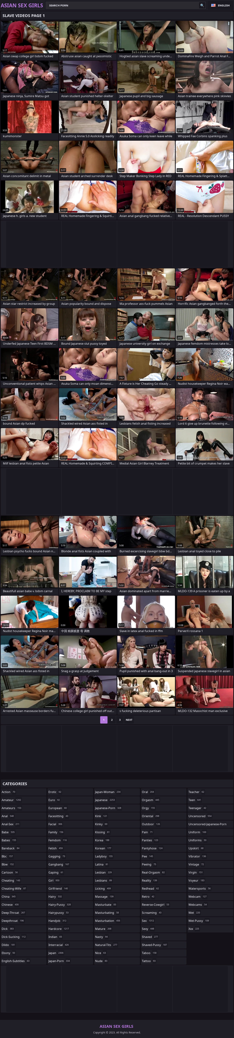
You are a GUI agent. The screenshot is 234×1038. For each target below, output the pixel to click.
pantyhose (152, 848)
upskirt (195, 848)
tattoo (149, 961)
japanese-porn (108, 808)
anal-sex (10, 824)
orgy (148, 808)
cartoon (10, 872)
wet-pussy (198, 921)
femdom (57, 840)
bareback (10, 848)
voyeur (196, 880)
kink (101, 816)
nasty (101, 937)
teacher (196, 792)
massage (104, 897)
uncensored (200, 816)
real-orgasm (153, 872)
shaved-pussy (154, 945)
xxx (193, 929)
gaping (55, 872)
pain (147, 832)
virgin (195, 872)
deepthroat (13, 921)
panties (150, 840)
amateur (11, 800)
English (224, 5)
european (57, 808)
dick (8, 929)
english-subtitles (15, 961)
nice (100, 953)
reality (149, 880)
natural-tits (106, 945)
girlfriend (58, 889)
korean (103, 848)
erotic (54, 792)
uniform (197, 832)
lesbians (103, 880)
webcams (197, 905)
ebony (8, 953)
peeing (149, 864)
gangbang (58, 864)
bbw (8, 864)
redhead (150, 889)
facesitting (58, 816)
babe (8, 832)
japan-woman (107, 792)
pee (147, 856)
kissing (102, 832)
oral (148, 792)
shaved (150, 937)
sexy (148, 929)
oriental (150, 816)
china (9, 897)
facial (55, 824)
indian (55, 937)
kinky (101, 824)
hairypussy (58, 913)
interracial (58, 945)
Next (129, 720)
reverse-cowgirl (155, 905)
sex (148, 921)
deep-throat (13, 913)
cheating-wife (14, 889)
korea (102, 840)
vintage (196, 864)
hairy (55, 897)
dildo (8, 945)
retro (148, 897)
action (8, 792)
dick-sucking (14, 937)
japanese (105, 800)
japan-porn (59, 961)
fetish (55, 848)
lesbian (103, 872)
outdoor (151, 824)
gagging (56, 856)
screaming (151, 913)
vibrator (197, 856)
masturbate (105, 905)
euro (54, 800)
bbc (7, 856)
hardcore (58, 929)
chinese (10, 905)
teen (194, 800)
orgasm (150, 800)
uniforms (197, 840)
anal (8, 816)
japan (55, 953)
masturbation (107, 921)
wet (194, 913)
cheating (11, 880)
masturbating (107, 913)
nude (101, 961)
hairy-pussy (59, 905)
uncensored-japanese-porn (207, 825)
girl (53, 880)
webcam (197, 897)
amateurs (11, 808)
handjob (57, 921)
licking (103, 889)
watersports (199, 889)
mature (103, 929)
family (55, 832)
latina (101, 864)
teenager (197, 808)
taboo (149, 953)
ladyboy (104, 856)
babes (9, 840)
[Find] (202, 5)
